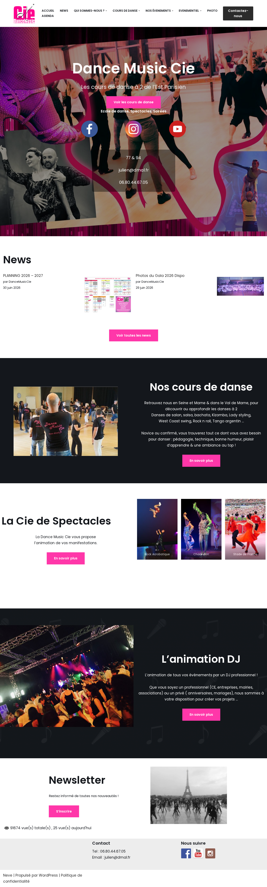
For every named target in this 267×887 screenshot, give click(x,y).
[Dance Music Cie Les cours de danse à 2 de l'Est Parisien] (24, 13)
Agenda (48, 16)
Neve (7, 875)
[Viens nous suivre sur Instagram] (210, 853)
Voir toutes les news (133, 335)
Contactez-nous (238, 13)
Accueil (48, 11)
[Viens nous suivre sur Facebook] (186, 853)
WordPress (48, 875)
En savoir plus (201, 460)
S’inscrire (64, 811)
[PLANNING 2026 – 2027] (107, 296)
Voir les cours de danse (134, 102)
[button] (106, 10)
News (64, 11)
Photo (212, 11)
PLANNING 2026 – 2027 (23, 275)
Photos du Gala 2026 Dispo (160, 275)
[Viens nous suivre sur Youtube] (198, 853)
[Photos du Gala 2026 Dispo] (240, 287)
